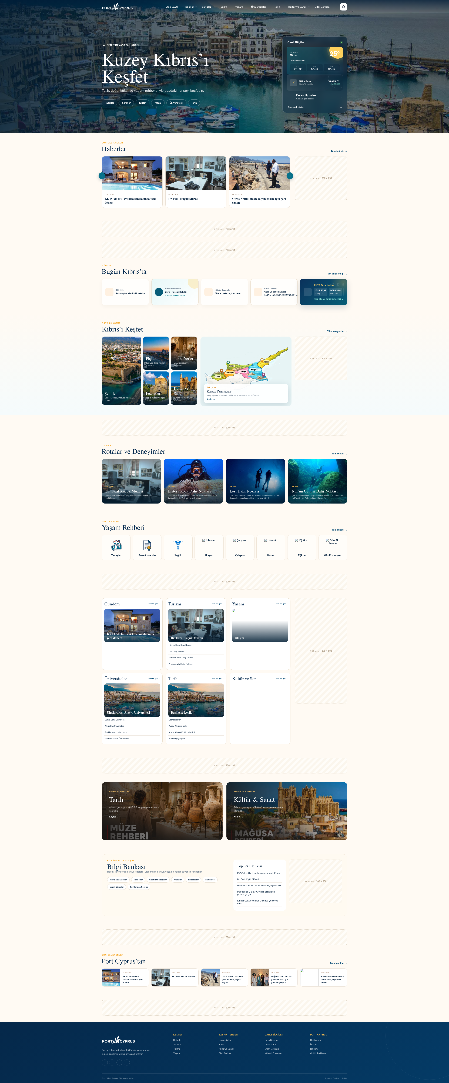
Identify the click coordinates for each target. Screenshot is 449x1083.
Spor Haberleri (175, 720)
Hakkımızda (315, 1040)
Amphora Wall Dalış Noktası (181, 664)
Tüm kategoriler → (337, 331)
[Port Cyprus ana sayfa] (117, 6)
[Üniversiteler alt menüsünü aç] (268, 6)
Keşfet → (211, 399)
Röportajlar (193, 880)
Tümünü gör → (339, 151)
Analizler (178, 880)
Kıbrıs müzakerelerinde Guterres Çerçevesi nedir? (257, 902)
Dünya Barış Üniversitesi (115, 720)
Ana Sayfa (172, 6)
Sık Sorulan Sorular (139, 887)
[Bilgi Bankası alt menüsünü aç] (332, 6)
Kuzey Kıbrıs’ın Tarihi (178, 726)
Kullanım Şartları (332, 1078)
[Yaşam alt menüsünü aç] (245, 6)
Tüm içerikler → (338, 963)
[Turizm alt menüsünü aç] (229, 6)
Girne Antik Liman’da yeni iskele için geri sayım (259, 885)
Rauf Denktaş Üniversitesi (116, 732)
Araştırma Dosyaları (158, 880)
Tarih (277, 6)
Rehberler (138, 880)
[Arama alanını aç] (343, 7)
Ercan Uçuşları (272, 1049)
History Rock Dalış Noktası (180, 645)
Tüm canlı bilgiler (315, 107)
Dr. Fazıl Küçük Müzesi (248, 879)
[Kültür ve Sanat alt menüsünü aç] (309, 6)
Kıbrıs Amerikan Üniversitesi (117, 738)
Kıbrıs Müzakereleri (118, 880)
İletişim (313, 1044)
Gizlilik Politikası (318, 1053)
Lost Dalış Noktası (177, 651)
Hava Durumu (271, 1040)
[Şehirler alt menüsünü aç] (213, 6)
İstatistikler (210, 880)
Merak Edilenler (117, 887)
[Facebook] (105, 1062)
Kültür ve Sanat (297, 6)
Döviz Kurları (271, 1044)
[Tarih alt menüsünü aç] (282, 6)
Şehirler (206, 6)
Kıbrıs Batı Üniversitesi (114, 726)
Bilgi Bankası (322, 6)
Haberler (189, 6)
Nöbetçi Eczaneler (273, 1053)
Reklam (314, 1049)
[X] (119, 1062)
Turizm (223, 6)
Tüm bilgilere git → (336, 273)
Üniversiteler (258, 6)
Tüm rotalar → (339, 453)
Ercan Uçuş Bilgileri (177, 738)
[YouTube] (127, 1062)
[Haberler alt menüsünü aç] (196, 6)
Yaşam (239, 6)
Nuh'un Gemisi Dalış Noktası (181, 658)
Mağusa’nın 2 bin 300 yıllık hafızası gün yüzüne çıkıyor (256, 893)
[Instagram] (112, 1062)
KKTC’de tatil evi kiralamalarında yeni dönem (258, 873)
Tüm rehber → (339, 529)
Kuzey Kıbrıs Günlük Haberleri (182, 732)
